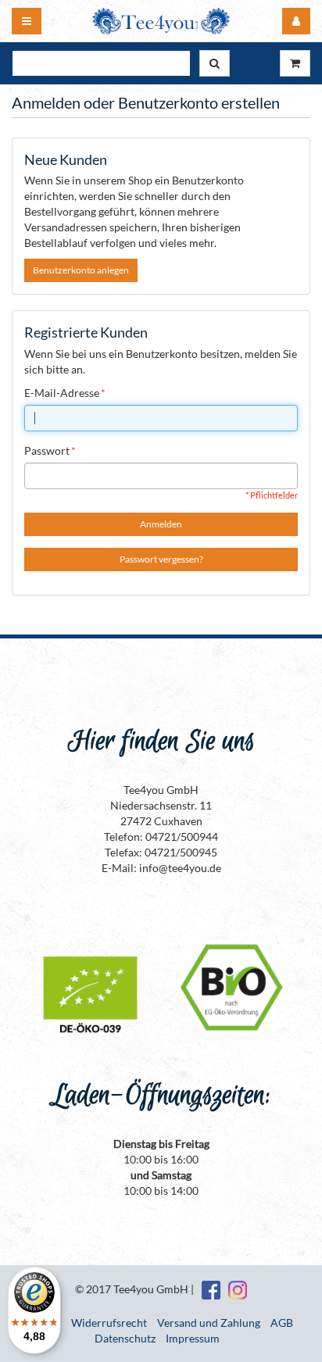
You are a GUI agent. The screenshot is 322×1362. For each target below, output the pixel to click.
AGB (281, 1322)
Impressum (193, 1338)
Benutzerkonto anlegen (81, 270)
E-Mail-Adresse (61, 392)
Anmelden (161, 524)
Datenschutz (125, 1338)
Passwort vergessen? (161, 559)
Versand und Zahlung (208, 1322)
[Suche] (214, 63)
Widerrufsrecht (109, 1322)
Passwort (47, 450)
